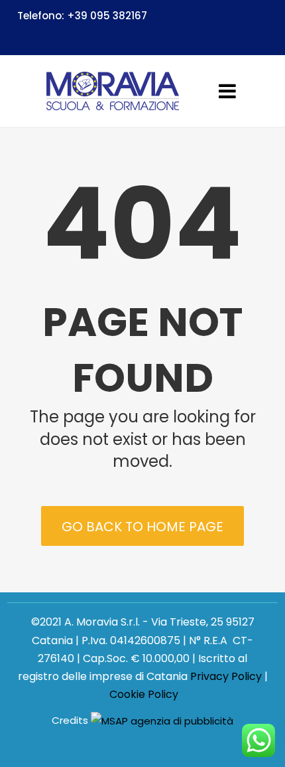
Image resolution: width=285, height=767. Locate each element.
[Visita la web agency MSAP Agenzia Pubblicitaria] (162, 720)
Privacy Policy (226, 676)
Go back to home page (142, 526)
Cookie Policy (143, 694)
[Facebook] (262, 36)
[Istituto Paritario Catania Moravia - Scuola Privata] (112, 91)
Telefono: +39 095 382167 (82, 16)
